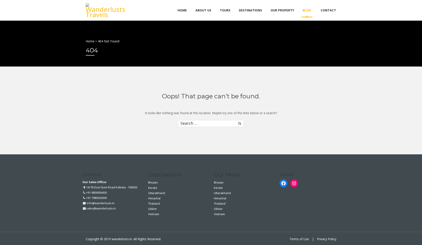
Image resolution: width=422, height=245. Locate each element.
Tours (225, 10)
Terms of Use (299, 239)
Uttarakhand (156, 193)
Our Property (282, 10)
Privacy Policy (326, 239)
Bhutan (153, 182)
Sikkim (152, 209)
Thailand (154, 203)
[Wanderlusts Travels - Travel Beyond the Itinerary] (106, 9)
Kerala (152, 188)
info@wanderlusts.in (100, 203)
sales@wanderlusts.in (101, 208)
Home (182, 10)
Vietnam (153, 214)
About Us (203, 10)
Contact (328, 10)
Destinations (250, 10)
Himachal (154, 198)
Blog (307, 10)
